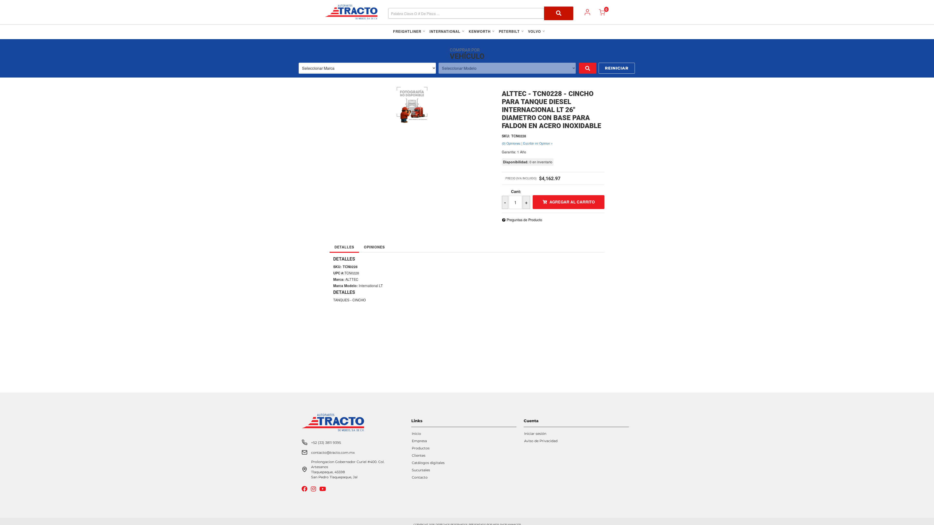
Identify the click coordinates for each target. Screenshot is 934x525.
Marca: (338, 279)
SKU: (506, 135)
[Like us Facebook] (305, 490)
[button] (480, 13)
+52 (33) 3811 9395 (326, 442)
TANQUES (341, 300)
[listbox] (367, 68)
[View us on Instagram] (314, 490)
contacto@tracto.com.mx (333, 452)
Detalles (344, 247)
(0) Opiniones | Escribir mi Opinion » (527, 143)
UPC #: (338, 273)
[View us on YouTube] (323, 490)
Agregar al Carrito (572, 202)
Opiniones (374, 247)
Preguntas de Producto (524, 219)
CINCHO (359, 300)
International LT (371, 285)
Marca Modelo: (345, 285)
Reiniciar (617, 68)
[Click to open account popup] (587, 12)
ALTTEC (351, 279)
